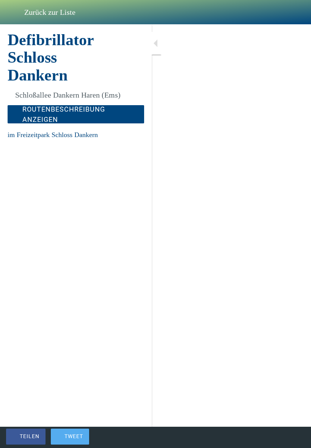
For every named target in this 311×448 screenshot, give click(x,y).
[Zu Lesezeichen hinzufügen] (278, 437)
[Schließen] (12, 12)
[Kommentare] (296, 437)
